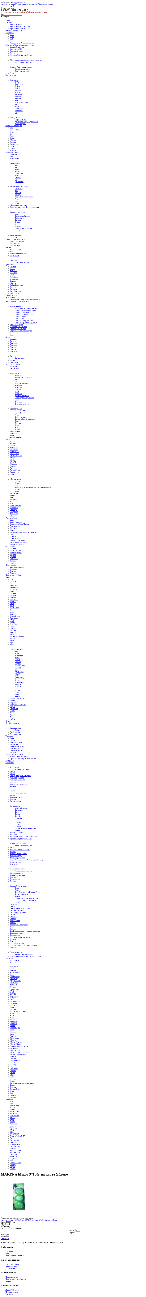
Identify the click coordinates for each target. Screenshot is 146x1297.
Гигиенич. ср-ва (11, 152)
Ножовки (18, 388)
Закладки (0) (12, 4)
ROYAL (13, 462)
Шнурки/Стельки (17, 544)
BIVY (17, 82)
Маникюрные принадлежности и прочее (26, 60)
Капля (12, 1026)
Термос (13, 929)
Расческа (13, 881)
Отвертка (18, 390)
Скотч (12, 915)
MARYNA (14, 448)
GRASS (13, 548)
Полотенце (14, 744)
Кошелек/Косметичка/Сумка (21, 55)
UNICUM (14, 997)
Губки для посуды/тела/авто (16, 239)
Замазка (13, 786)
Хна (16, 427)
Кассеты (18, 220)
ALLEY (13, 581)
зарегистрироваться (17, 2)
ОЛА (12, 146)
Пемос (12, 701)
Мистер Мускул (16, 1042)
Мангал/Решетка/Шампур (20, 850)
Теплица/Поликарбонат (19, 925)
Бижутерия (14, 158)
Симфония (14, 559)
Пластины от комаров (18, 327)
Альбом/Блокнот (21, 808)
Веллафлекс (14, 368)
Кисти (17, 381)
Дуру (12, 474)
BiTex (12, 1132)
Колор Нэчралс (20, 417)
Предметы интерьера (18, 705)
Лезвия (17, 222)
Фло (11, 715)
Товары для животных (14, 754)
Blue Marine (19, 84)
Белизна (13, 1007)
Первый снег (15, 616)
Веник (12, 774)
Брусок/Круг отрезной (23, 377)
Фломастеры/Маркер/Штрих (26, 828)
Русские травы (20, 124)
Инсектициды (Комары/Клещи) (17, 301)
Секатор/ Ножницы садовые (26, 900)
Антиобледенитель (22, 770)
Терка (12, 927)
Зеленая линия (15, 1126)
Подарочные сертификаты (15, 1279)
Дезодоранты (15, 163)
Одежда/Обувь (11, 518)
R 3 (11, 39)
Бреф (12, 1018)
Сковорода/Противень (18, 912)
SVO (12, 604)
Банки (7, 20)
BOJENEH (14, 585)
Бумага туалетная (17, 241)
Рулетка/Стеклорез (22, 396)
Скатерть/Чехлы (16, 750)
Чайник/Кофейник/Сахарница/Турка (24, 945)
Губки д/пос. (15, 243)
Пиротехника (10, 565)
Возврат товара (11, 1266)
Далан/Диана (15, 470)
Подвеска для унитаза (18, 1052)
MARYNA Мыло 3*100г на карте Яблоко (41, 1220)
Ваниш (13, 1020)
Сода (12, 1077)
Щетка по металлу (22, 404)
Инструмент (15, 373)
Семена (8, 721)
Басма (17, 415)
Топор (17, 400)
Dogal (12, 591)
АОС (12, 999)
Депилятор (14, 341)
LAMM (13, 596)
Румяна (17, 199)
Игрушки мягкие (16, 797)
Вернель (18, 686)
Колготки (13, 528)
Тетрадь (18, 826)
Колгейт (13, 287)
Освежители (10, 546)
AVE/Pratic (19, 684)
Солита (13, 1079)
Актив (12, 610)
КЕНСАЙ (14, 983)
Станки (17, 230)
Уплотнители (15, 935)
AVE (12, 620)
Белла (12, 138)
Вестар (17, 680)
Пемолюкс (14, 1048)
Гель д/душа (14, 80)
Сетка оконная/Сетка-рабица (21, 908)
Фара (17, 425)
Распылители (15, 879)
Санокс (13, 1062)
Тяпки (17, 902)
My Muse (18, 90)
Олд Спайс (19, 174)
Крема (7, 337)
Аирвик (13, 555)
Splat (12, 275)
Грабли (17, 890)
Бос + (12, 1015)
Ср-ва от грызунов (22, 312)
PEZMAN (14, 450)
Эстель (17, 429)
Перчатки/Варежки (17, 540)
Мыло (7, 439)
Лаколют (13, 289)
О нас (7, 1253)
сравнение (5, 1237)
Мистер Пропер (16, 1044)
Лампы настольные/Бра (24, 954)
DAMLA (13, 589)
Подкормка (14, 256)
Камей (12, 495)
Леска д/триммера (22, 894)
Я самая (18, 98)
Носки (12, 530)
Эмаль (17, 730)
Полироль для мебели (18, 1054)
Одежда (13, 536)
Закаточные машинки (18, 784)
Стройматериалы (12, 723)
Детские (13, 281)
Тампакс (13, 150)
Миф (12, 645)
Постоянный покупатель (27, 4)
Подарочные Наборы (13, 575)
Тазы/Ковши (15, 921)
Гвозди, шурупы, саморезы (20, 776)
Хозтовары (9, 763)
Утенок (13, 1087)
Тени (16, 201)
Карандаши (19, 810)
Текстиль (9, 736)
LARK (12, 446)
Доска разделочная (17, 780)
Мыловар (13, 499)
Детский (13, 343)
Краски (17, 814)
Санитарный (15, 1060)
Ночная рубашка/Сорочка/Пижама (23, 532)
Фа (16, 113)
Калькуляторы (15, 801)
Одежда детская (16, 538)
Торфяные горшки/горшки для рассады (25, 931)
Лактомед (18, 94)
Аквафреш (14, 277)
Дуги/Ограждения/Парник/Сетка (27, 892)
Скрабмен (14, 709)
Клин (12, 1030)
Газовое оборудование (23, 871)
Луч (11, 643)
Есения (17, 483)
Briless (17, 658)
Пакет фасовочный (22, 71)
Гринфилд (14, 979)
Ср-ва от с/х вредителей (24, 321)
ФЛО (17, 692)
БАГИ (12, 1005)
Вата (12, 738)
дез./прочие (19, 182)
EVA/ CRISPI (20, 666)
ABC (12, 579)
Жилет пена (19, 218)
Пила (17, 392)
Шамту (13, 1165)
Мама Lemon (15, 1038)
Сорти (12, 711)
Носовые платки (16, 742)
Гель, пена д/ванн (12, 75)
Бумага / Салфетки (17, 249)
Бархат (12, 1122)
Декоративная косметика (19, 187)
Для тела (13, 351)
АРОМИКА (14, 608)
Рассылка (9, 1294)
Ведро (12, 772)
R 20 (12, 37)
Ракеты (13, 571)
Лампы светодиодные (23, 846)
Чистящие (9, 958)
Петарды (13, 569)
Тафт (12, 435)
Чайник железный (17, 943)
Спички (13, 919)
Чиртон (13, 563)
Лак (16, 191)
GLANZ (18, 668)
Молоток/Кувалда (21, 383)
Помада (18, 195)
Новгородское (15, 506)
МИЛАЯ (13, 985)
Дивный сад (15, 472)
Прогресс (13, 1056)
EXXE (17, 88)
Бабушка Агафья (21, 120)
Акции (8, 1281)
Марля (12, 740)
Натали (13, 142)
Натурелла (14, 144)
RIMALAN (14, 454)
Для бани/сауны (16, 526)
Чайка (12, 719)
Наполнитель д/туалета (19, 756)
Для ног (13, 347)
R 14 (12, 35)
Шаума (12, 1167)
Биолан (13, 630)
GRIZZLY (14, 964)
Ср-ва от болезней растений (25, 310)
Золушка (18, 690)
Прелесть (13, 433)
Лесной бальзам (16, 291)
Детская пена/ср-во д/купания (26, 122)
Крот (12, 1034)
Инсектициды (15, 306)
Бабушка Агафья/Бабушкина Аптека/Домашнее (33, 487)
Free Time (13, 624)
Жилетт (18, 169)
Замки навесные (21, 793)
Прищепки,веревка (17, 875)
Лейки (12, 848)
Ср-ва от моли (20, 316)
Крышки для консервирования (22, 26)
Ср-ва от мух (20, 318)
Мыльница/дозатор (17, 858)
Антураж (13, 366)
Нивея (17, 107)
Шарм (12, 516)
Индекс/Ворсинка (17, 636)
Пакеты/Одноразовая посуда (21, 67)
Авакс (12, 466)
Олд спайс (19, 109)
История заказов (11, 1292)
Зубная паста (10, 265)
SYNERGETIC (16, 456)
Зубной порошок (16, 285)
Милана (18, 96)
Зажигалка (14, 782)
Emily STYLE (15, 130)
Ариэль (13, 628)
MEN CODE (15, 1112)
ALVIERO (14, 441)
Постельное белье (17, 746)
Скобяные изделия (17, 910)
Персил (13, 703)
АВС (12, 975)
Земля (12, 795)
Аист (12, 626)
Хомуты (18, 375)
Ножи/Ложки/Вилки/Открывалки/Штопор (26, 860)
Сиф (11, 1075)
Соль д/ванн (15, 260)
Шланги (13, 947)
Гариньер (13, 339)
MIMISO (13, 154)
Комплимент (15, 1144)
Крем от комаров (16, 325)
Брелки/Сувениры (17, 47)
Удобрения (9, 761)
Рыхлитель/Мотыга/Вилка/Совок (27, 898)
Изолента (13, 799)
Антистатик (14, 1003)
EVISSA (13, 443)
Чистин (13, 1097)
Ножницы (18, 385)
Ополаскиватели (16, 649)
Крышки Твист (16, 24)
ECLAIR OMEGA (22, 411)
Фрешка (13, 987)
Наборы (18, 193)
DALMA (18, 662)
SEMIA (13, 602)
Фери (12, 1091)
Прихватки (14, 748)
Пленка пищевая (16, 873)
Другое (8, 247)
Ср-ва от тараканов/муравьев (26, 323)
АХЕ (16, 165)
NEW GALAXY (16, 551)
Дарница (13, 1124)
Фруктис (13, 1159)
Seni (11, 156)
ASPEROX (14, 962)
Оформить (5, 6)
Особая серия (15, 1146)
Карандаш (18, 189)
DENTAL (13, 273)
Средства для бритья (18, 212)
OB (11, 134)
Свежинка (14, 618)
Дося (12, 634)
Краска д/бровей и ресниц (25, 419)
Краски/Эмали (15, 728)
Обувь (12, 534)
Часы (12, 73)
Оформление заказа (45, 4)
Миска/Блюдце (16, 856)
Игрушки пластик (12, 297)
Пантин (13, 1148)
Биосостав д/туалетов (18, 1011)
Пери (12, 132)
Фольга (13, 939)
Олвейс (13, 148)
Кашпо (8, 333)
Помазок (18, 226)
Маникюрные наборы (23, 62)
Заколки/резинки (16, 51)
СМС (7, 577)
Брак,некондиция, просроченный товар (25, 956)
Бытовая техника (16, 768)
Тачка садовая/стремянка (24, 398)
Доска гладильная (17, 778)
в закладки (5, 1235)
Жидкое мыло (15, 479)
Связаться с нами (12, 1264)
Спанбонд (14, 917)
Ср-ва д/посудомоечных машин (22, 1083)
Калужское (14, 493)
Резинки (18, 822)
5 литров (18, 481)
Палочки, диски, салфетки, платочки (24, 207)
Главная (4, 4)
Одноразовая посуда (22, 69)
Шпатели (18, 402)
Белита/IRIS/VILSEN (18, 1136)
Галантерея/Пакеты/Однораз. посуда (19, 45)
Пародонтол (15, 293)
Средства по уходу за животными (23, 759)
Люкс (12, 497)
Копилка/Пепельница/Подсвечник (23, 837)
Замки (12, 791)
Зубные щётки (11, 295)
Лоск (12, 640)
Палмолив (19, 111)
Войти (3, 2)
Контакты (9, 1251)
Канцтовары (15, 806)
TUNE (12, 1118)
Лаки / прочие (15, 431)
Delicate (18, 86)
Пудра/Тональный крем (24, 197)
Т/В (16, 237)
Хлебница (14, 941)
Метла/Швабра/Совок (18, 854)
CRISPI (13, 267)
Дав (16, 104)
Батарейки (9, 33)
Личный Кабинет (12, 1290)
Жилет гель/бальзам (22, 216)
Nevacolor (18, 413)
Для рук (13, 349)
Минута (13, 1040)
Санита (13, 1058)
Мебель (13, 852)
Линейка (18, 816)
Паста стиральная (17, 698)
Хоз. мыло (14, 514)
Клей (12, 251)
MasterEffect (14, 966)
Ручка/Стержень (21, 824)
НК (11, 501)
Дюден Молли (15, 981)
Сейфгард (14, 512)
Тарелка (13, 923)
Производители (11, 1277)
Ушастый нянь (15, 1089)
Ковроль (13, 1032)
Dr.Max (13, 993)
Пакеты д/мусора (16, 862)
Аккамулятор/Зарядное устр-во (22, 43)
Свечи (12, 906)
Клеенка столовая (17, 832)
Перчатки (14, 864)
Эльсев (13, 1169)
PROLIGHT (14, 452)
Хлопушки (14, 573)
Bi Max (13, 622)
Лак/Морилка (15, 732)
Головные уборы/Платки (19, 524)
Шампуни (9, 1099)
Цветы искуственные (13, 31)
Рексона (18, 176)
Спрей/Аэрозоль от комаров (21, 331)
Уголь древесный (16, 933)
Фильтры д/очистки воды (20, 937)
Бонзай (13, 1013)
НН (11, 504)
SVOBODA (14, 1134)
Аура (16, 100)
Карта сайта (10, 1268)
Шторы (13, 752)
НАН (12, 614)
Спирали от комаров (18, 329)
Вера (12, 612)
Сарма (12, 707)
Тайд (12, 713)
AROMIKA (14, 960)
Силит (12, 1073)
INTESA (13, 1109)
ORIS (12, 968)
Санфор (13, 1065)
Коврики (13, 834)
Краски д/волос (16, 409)
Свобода (13, 510)
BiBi (11, 128)
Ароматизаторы (16, 553)
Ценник (18, 830)
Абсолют (13, 464)
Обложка (18, 818)
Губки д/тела (15, 245)
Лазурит (13, 1036)
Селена (13, 1071)
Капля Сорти (15, 1028)
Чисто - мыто (15, 989)
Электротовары (16, 952)
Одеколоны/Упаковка (23, 263)
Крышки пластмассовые (19, 29)
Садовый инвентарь (18, 886)
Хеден (12, 1161)
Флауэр (13, 561)
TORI (12, 606)
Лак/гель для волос (12, 364)
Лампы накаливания (18, 843)
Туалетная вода (16, 235)
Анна (12, 136)
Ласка (12, 638)
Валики (18, 379)
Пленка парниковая (17, 869)
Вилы (17, 888)
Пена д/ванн (15, 118)
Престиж (18, 423)
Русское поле (15, 1152)
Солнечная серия (16, 362)
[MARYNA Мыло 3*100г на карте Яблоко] (19, 1215)
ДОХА (17, 92)
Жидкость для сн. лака (18, 205)
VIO (16, 485)
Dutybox (18, 664)
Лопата (17, 896)
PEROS (13, 598)
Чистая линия (20, 358)
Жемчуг (13, 283)
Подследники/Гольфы (18, 542)
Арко (17, 214)
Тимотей (18, 178)
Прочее (17, 489)
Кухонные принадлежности (21, 839)
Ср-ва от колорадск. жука (24, 314)
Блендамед (14, 279)
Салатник (14, 904)
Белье (12, 520)
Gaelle (17, 670)
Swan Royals (15, 973)
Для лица (13, 345)
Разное (17, 820)
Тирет (12, 1085)
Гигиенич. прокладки (13, 126)
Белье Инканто (16, 522)
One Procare (14, 1116)
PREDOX (14, 600)
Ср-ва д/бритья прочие (23, 228)
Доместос (13, 1022)
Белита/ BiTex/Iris (21, 102)
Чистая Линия (15, 1163)
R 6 (11, 41)
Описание (5, 1239)
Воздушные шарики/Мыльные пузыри (25, 299)
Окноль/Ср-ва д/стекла (19, 1046)
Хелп (17, 491)
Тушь (17, 203)
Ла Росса (13, 1128)
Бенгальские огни (17, 567)
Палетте (18, 421)
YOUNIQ (13, 271)
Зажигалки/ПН (16, 49)
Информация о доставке (14, 1255)
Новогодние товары (18, 254)
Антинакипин (15, 1001)
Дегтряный (14, 1140)
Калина (13, 356)
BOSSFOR (14, 587)
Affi (11, 583)
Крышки (8, 22)
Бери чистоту (15, 977)
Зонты (12, 53)
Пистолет (18, 394)
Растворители (15, 734)
